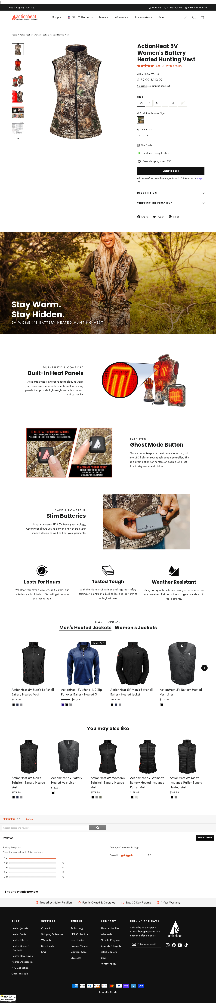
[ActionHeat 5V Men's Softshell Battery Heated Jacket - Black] (112, 704)
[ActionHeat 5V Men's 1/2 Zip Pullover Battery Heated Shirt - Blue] (63, 704)
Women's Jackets (136, 628)
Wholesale (106, 934)
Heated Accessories (23, 962)
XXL (183, 103)
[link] (9, 819)
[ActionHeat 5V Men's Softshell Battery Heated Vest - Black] (13, 704)
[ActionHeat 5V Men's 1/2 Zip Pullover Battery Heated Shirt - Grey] (71, 704)
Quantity (144, 129)
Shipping (142, 85)
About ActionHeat (110, 928)
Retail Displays (109, 952)
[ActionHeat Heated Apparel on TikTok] (186, 945)
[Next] (204, 668)
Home (14, 34)
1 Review (29, 819)
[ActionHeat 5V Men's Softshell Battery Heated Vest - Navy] (17, 704)
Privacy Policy (108, 963)
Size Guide (146, 145)
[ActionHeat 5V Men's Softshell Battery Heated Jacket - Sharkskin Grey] (120, 704)
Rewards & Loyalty (111, 946)
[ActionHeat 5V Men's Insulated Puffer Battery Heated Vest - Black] (171, 797)
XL (173, 103)
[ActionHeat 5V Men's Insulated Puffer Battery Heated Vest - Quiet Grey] (175, 797)
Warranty (46, 940)
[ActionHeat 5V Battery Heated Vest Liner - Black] (161, 704)
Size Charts (47, 946)
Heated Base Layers (22, 956)
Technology (77, 928)
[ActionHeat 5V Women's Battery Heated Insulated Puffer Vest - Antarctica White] (136, 797)
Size (140, 97)
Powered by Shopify (108, 992)
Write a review (174, 66)
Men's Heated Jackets (85, 628)
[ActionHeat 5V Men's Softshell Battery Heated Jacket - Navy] (116, 704)
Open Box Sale (20, 973)
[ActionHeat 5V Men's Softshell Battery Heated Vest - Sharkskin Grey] (21, 704)
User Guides (77, 940)
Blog (103, 958)
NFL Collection (20, 968)
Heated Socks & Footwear (21, 948)
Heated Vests (19, 934)
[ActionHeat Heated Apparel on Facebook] (174, 945)
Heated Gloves (20, 940)
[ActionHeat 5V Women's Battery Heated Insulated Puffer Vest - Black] (132, 797)
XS (141, 103)
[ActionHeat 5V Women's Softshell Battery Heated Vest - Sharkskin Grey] (96, 797)
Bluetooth (76, 958)
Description (147, 192)
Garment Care (78, 952)
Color (150, 113)
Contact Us (47, 928)
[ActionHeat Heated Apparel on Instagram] (168, 945)
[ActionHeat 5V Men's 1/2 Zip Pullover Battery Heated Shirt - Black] (67, 704)
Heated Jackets (20, 928)
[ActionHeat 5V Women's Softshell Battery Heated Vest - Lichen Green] (100, 797)
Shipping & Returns (52, 934)
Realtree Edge (140, 120)
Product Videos (79, 946)
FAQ (43, 952)
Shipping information (155, 202)
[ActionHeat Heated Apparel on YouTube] (180, 945)
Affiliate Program (110, 940)
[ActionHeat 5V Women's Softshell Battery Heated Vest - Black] (92, 797)
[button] (8, 998)
